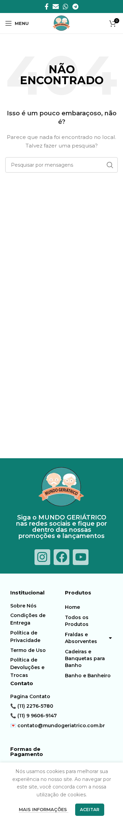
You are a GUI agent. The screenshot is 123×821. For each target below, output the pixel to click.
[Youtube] (80, 557)
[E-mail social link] (56, 6)
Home (72, 607)
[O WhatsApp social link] (65, 6)
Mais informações (43, 809)
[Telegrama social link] (75, 6)
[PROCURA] (110, 165)
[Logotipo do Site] (61, 23)
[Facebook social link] (47, 6)
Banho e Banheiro (88, 675)
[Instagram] (42, 557)
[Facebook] (61, 557)
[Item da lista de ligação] (36, 606)
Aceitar (89, 809)
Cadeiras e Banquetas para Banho (85, 658)
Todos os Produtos (76, 620)
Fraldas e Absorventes (81, 637)
